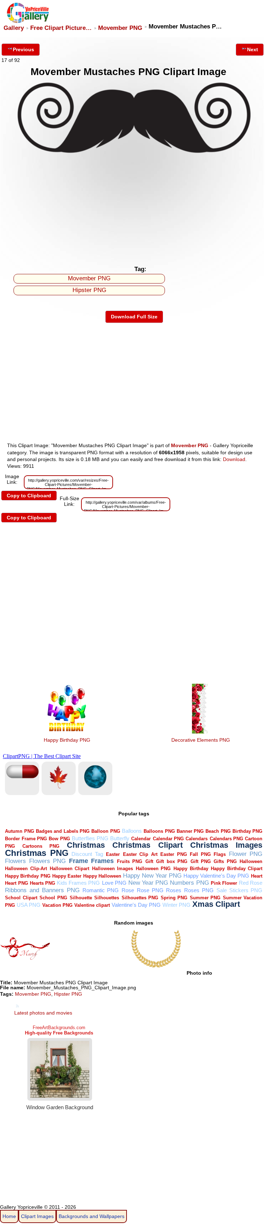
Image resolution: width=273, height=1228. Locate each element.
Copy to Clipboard (29, 495)
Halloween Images (112, 868)
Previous (23, 49)
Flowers (15, 861)
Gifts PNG (225, 861)
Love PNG (114, 883)
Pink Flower (224, 883)
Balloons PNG (159, 831)
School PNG (53, 897)
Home (9, 1216)
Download (234, 459)
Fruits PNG (129, 861)
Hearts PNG (42, 883)
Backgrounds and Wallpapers (91, 1216)
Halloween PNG (153, 868)
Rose (128, 890)
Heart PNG (16, 883)
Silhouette (81, 897)
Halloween (251, 861)
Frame (78, 860)
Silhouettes (106, 897)
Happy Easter (66, 876)
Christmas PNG (37, 853)
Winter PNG (176, 905)
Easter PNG (173, 854)
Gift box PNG (171, 861)
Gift (149, 861)
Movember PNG (120, 28)
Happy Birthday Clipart (236, 868)
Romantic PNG (100, 890)
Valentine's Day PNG (136, 905)
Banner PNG (190, 831)
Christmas (86, 845)
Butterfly (119, 838)
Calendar (141, 838)
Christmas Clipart (147, 845)
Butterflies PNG (90, 838)
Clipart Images (37, 1216)
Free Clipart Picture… (61, 28)
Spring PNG (174, 897)
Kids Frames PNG (78, 883)
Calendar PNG (168, 838)
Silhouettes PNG (140, 897)
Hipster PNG (89, 290)
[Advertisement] (134, 209)
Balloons (132, 831)
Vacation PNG (57, 905)
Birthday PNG (247, 831)
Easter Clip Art (140, 854)
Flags (220, 854)
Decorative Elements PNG (200, 740)
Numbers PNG (189, 882)
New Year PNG (148, 882)
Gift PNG (201, 861)
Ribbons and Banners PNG (42, 890)
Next (252, 49)
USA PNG (29, 905)
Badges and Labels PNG (63, 831)
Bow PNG (59, 838)
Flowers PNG (47, 861)
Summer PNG (205, 897)
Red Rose (250, 883)
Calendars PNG (226, 838)
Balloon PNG (105, 831)
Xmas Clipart (216, 904)
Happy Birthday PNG (67, 740)
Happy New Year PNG (152, 875)
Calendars (197, 838)
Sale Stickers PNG (239, 890)
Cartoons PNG (40, 846)
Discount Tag (87, 854)
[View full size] (134, 155)
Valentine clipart (92, 905)
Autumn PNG (19, 831)
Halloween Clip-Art (26, 868)
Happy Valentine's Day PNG (216, 876)
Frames (102, 860)
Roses (173, 890)
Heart (256, 876)
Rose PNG (150, 890)
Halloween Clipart (70, 868)
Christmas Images (226, 845)
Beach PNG (217, 831)
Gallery (14, 28)
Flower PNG (246, 854)
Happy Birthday (190, 868)
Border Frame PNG (26, 838)
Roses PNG (199, 890)
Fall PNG (200, 854)
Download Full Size (134, 316)
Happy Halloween (102, 876)
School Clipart (21, 897)
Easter (113, 854)
